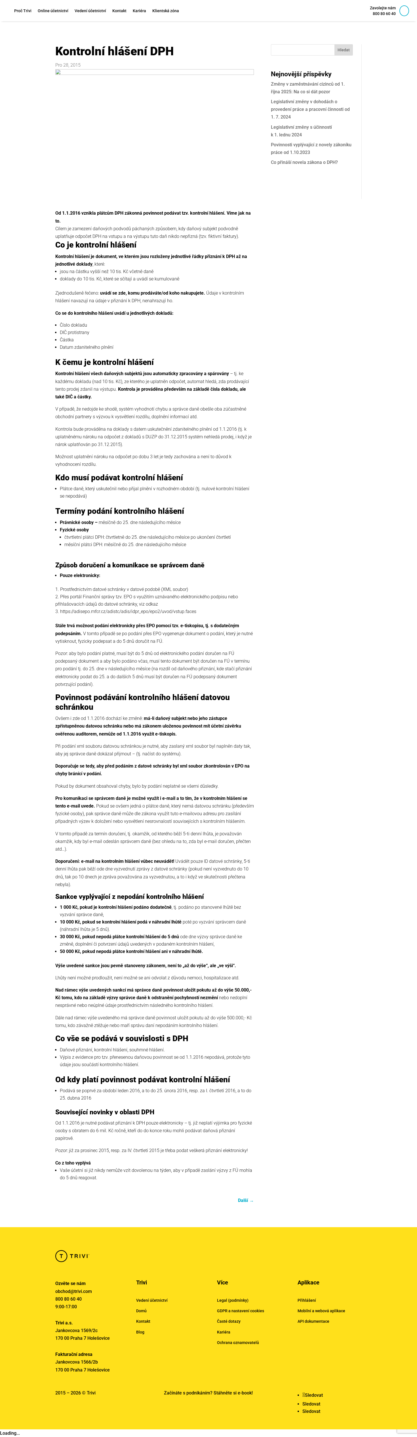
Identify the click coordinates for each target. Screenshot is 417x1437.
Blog (140, 1332)
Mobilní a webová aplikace (321, 1311)
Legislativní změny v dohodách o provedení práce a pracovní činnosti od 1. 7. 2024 (310, 109)
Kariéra (139, 11)
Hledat (344, 50)
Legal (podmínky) (232, 1300)
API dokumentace (313, 1321)
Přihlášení (307, 1300)
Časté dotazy (229, 1321)
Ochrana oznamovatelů (238, 1342)
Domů (141, 1311)
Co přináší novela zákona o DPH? (304, 162)
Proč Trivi (22, 11)
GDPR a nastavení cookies (240, 1311)
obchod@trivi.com (73, 1291)
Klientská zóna (165, 11)
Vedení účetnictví (90, 11)
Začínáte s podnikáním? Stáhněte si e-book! (208, 1393)
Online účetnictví (53, 11)
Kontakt (119, 11)
